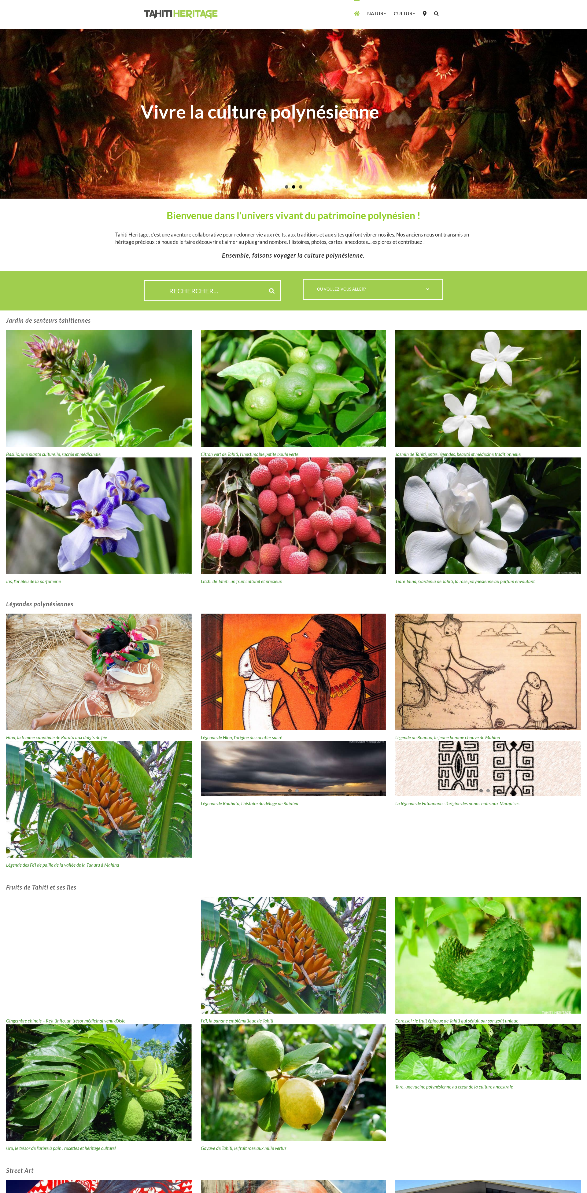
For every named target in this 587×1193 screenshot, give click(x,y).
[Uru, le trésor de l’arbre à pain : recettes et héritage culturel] (99, 1082)
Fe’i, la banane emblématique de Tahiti (237, 1020)
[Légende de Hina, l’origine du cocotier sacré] (293, 672)
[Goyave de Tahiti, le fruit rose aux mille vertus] (293, 1082)
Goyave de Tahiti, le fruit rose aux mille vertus (243, 1148)
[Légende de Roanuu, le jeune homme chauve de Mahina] (488, 672)
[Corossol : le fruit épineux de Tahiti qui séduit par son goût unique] (488, 955)
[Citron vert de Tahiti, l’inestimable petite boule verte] (293, 388)
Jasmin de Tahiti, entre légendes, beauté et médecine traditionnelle (458, 454)
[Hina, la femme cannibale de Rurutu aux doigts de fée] (99, 672)
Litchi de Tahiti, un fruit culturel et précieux (241, 581)
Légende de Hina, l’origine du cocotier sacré (241, 737)
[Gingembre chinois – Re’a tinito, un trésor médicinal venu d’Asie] (99, 955)
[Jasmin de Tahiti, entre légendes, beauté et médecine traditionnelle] (488, 388)
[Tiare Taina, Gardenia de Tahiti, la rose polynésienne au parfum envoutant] (488, 515)
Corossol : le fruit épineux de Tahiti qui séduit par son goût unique (456, 1020)
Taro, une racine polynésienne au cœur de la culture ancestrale (454, 1086)
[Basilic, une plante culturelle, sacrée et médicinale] (99, 388)
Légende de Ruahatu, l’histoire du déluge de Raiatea (249, 803)
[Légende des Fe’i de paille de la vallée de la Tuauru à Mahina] (99, 799)
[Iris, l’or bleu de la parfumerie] (99, 515)
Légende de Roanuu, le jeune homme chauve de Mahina (447, 737)
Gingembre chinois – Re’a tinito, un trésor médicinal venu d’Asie (65, 1020)
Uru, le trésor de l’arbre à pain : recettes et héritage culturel (61, 1148)
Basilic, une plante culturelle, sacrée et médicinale (53, 454)
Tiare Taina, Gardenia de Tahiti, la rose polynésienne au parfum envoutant (465, 581)
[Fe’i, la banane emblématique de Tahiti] (293, 955)
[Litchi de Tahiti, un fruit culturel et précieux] (293, 515)
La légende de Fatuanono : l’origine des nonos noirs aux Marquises (457, 803)
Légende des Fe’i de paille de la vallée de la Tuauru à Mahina (62, 865)
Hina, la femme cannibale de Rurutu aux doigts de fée (56, 737)
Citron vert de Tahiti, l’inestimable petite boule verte (249, 454)
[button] (436, 13)
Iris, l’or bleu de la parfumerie (33, 581)
